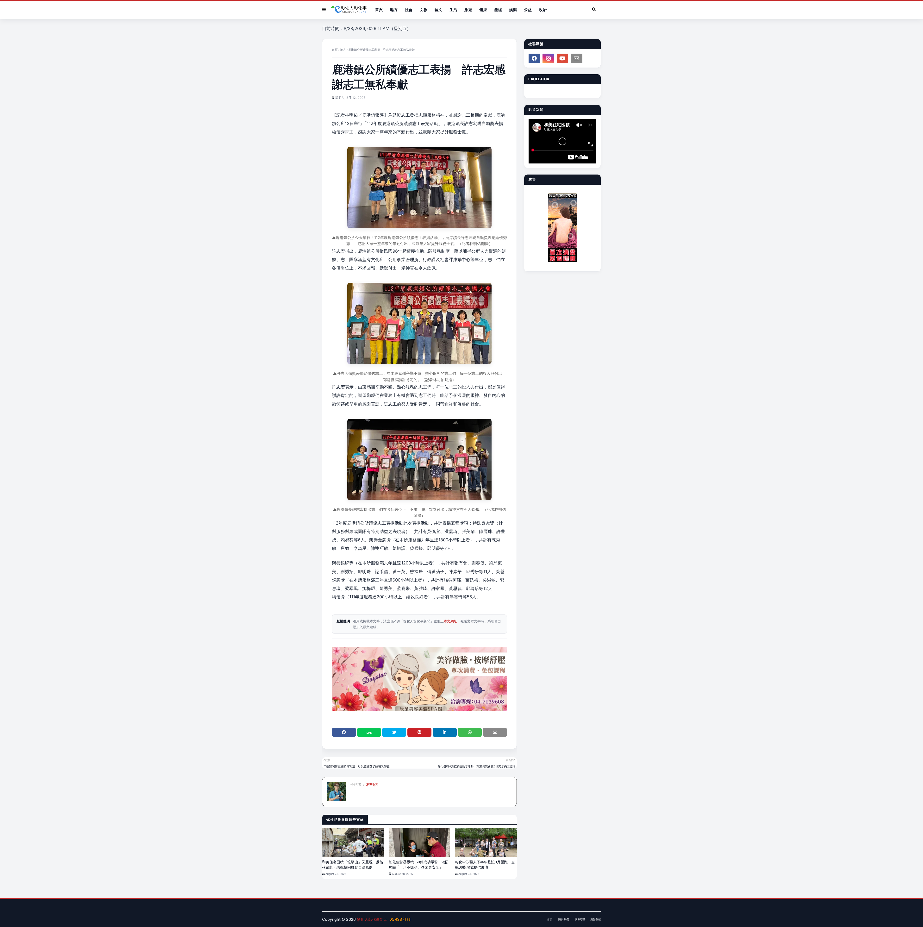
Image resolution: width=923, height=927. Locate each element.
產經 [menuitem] (498, 9)
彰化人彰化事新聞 (372, 919)
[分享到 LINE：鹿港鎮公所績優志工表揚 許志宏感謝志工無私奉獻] (369, 732)
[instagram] (548, 58)
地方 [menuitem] (394, 9)
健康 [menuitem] (483, 9)
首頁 (335, 49)
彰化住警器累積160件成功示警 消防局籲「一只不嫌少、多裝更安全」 (419, 865)
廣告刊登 (595, 919)
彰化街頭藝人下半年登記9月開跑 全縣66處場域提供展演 (485, 865)
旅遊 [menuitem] (468, 9)
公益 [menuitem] (528, 9)
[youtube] (562, 58)
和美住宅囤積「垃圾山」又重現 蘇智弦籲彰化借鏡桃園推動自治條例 (352, 865)
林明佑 (371, 784)
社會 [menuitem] (408, 9)
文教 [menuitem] (423, 9)
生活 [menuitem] (453, 9)
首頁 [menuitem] (379, 9)
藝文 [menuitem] (438, 9)
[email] (576, 58)
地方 (343, 49)
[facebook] (534, 58)
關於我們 (563, 919)
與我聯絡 (580, 919)
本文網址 (450, 621)
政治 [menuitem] (543, 9)
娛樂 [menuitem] (513, 9)
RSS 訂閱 (402, 919)
